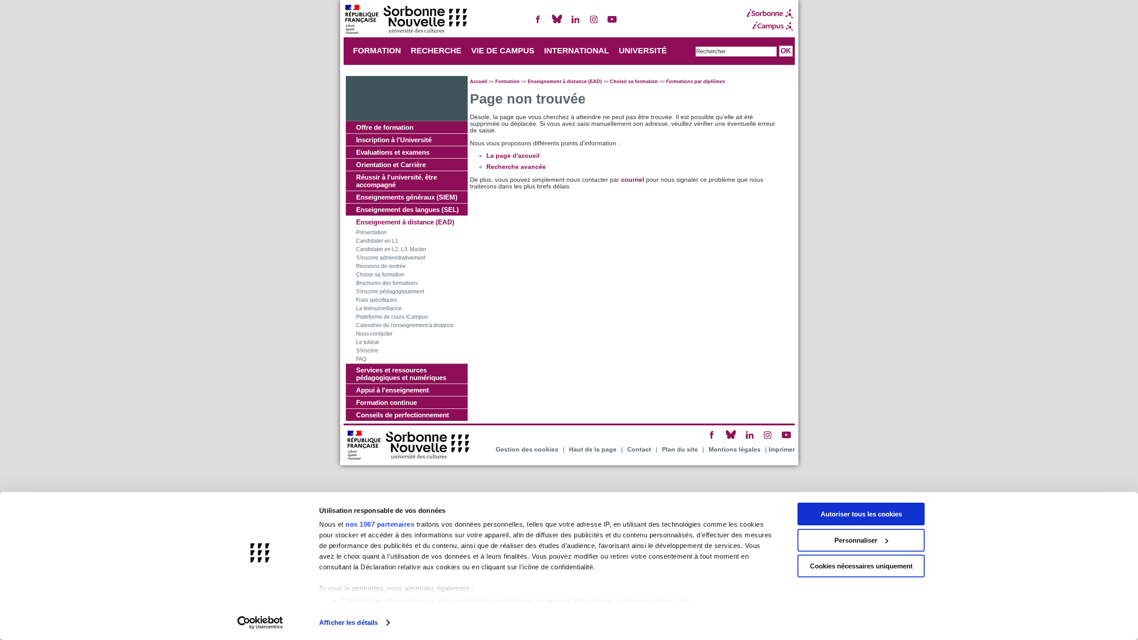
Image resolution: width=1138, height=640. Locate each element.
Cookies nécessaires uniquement (861, 566)
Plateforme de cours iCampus (392, 317)
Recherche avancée (516, 167)
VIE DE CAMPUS (502, 50)
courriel (632, 179)
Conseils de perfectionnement (402, 415)
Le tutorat (367, 342)
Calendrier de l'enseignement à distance (405, 325)
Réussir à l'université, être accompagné (396, 180)
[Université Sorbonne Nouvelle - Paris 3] (406, 20)
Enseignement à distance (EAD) (405, 222)
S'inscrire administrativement (390, 258)
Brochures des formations (387, 283)
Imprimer (782, 449)
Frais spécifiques (376, 300)
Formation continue (386, 402)
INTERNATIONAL (576, 50)
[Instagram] (594, 23)
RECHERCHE (436, 50)
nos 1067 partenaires (379, 524)
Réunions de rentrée (381, 266)
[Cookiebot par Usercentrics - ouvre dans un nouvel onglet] (260, 622)
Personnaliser (856, 540)
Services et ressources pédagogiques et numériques (401, 373)
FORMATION (377, 50)
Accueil (478, 81)
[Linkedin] (575, 23)
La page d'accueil (513, 155)
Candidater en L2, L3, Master (391, 249)
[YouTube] (612, 23)
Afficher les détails (348, 622)
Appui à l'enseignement (392, 390)
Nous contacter (374, 334)
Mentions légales (735, 449)
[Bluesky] (557, 23)
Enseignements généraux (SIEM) (406, 197)
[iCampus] (770, 26)
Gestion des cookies (527, 449)
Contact (639, 449)
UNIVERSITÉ (643, 50)
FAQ (361, 359)
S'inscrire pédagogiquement (390, 291)
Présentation (371, 232)
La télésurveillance (379, 308)
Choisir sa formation (380, 275)
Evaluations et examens (392, 152)
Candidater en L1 (377, 241)
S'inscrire (367, 351)
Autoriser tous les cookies (861, 514)
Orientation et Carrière (391, 164)
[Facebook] (538, 23)
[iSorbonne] (770, 13)
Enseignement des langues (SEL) (407, 209)
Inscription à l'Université (394, 140)
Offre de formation (384, 127)
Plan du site (680, 449)
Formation (507, 81)
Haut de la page (593, 449)
